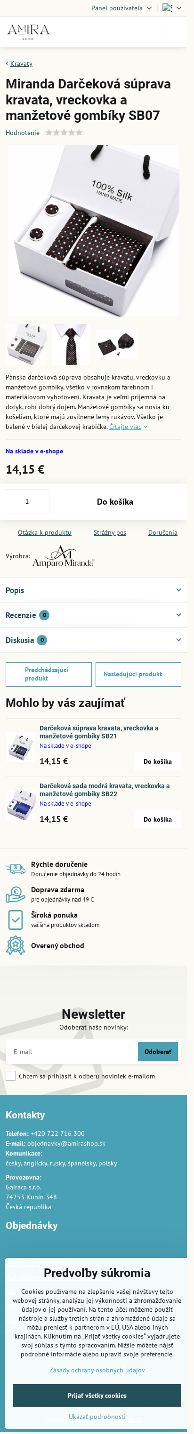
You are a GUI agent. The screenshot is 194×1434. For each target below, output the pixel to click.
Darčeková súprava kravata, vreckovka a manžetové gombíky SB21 (99, 732)
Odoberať (158, 1051)
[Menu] (175, 32)
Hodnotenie (23, 132)
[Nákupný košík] (152, 32)
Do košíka (115, 501)
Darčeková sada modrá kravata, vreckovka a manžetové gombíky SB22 (105, 790)
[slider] (64, 132)
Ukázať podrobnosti (97, 1416)
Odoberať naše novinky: (93, 1027)
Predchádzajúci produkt (46, 674)
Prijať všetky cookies (97, 1395)
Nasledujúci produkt (133, 674)
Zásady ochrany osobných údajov (97, 1370)
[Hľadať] (129, 32)
